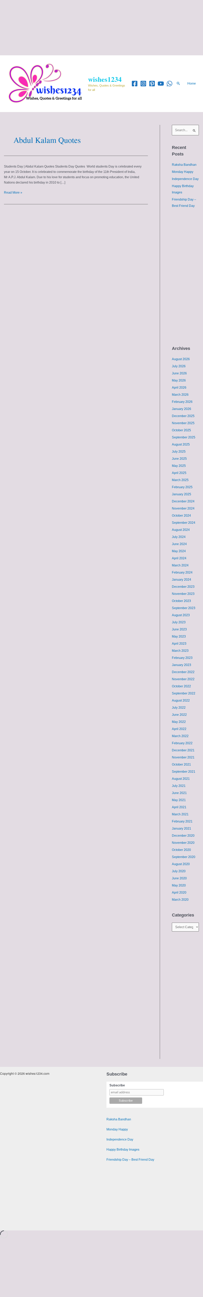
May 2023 (179, 636)
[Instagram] (143, 83)
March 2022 (180, 736)
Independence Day (185, 179)
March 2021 (180, 814)
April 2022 (179, 729)
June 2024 (179, 544)
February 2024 (182, 572)
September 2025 (183, 437)
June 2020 (179, 878)
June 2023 (179, 629)
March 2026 (180, 394)
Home (191, 83)
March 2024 (180, 565)
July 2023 (179, 622)
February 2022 (182, 743)
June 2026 (179, 373)
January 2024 (181, 579)
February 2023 (182, 657)
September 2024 (183, 522)
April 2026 (179, 387)
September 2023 (183, 608)
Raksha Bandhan (184, 164)
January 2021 (181, 828)
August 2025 (181, 444)
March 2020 (180, 899)
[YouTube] (161, 83)
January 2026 (181, 409)
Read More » (13, 192)
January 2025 (181, 494)
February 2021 (182, 821)
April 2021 (179, 807)
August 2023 (181, 615)
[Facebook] (134, 83)
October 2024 (181, 515)
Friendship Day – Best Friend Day (130, 1159)
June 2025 (179, 458)
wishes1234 (105, 79)
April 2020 (179, 892)
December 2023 (183, 586)
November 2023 (183, 593)
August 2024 (181, 529)
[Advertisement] (101, 27)
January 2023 (181, 665)
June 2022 (179, 714)
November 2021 (183, 757)
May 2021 (179, 800)
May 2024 (179, 551)
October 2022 (181, 686)
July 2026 (179, 366)
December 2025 (183, 416)
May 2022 (179, 721)
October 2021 (181, 764)
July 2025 (179, 451)
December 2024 (183, 501)
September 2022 (183, 693)
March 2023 (180, 650)
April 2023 (179, 643)
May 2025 (179, 465)
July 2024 (179, 537)
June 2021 (179, 793)
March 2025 (180, 480)
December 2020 (183, 835)
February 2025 (182, 487)
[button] (178, 83)
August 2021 (181, 778)
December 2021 (183, 750)
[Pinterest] (152, 83)
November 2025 (183, 423)
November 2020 (183, 842)
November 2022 (183, 679)
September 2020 (183, 857)
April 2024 (179, 558)
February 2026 (182, 401)
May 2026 (179, 380)
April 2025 (179, 473)
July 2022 (179, 707)
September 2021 (183, 771)
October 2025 (181, 430)
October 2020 (181, 849)
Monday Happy (182, 171)
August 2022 (181, 700)
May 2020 (179, 885)
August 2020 (181, 864)
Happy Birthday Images (122, 1149)
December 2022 (183, 672)
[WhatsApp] (169, 83)
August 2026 (181, 359)
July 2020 (179, 871)
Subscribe (117, 1085)
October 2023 (181, 601)
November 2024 (183, 508)
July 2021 (179, 785)
